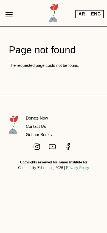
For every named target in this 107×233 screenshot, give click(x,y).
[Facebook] (68, 146)
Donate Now (37, 118)
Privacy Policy (77, 168)
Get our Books (39, 134)
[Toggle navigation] (9, 14)
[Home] (13, 127)
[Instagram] (37, 146)
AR (81, 14)
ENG (96, 14)
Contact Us (36, 126)
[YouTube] (53, 146)
